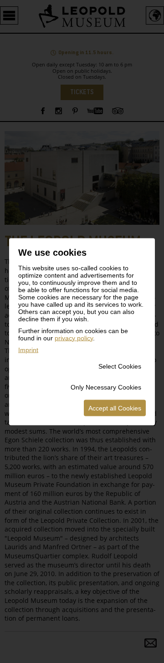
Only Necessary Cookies (106, 386)
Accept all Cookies (114, 407)
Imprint (28, 349)
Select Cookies (119, 365)
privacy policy (74, 337)
